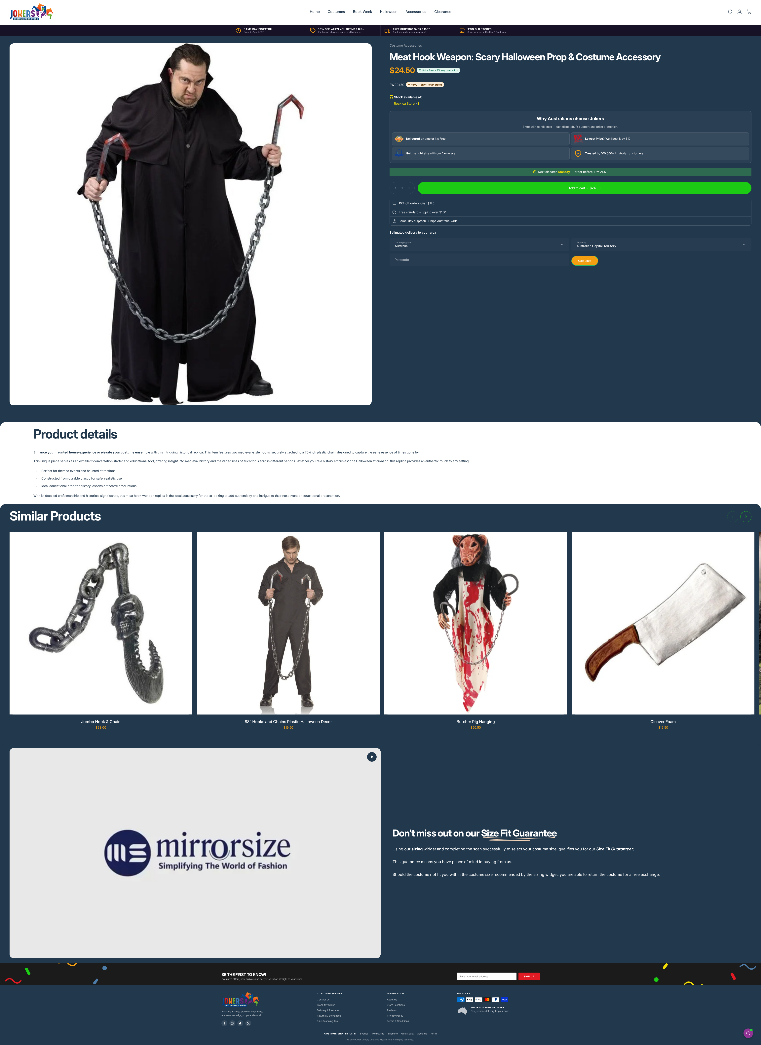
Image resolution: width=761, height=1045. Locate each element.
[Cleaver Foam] (663, 623)
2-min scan (449, 153)
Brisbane (393, 1033)
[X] (248, 1023)
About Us (392, 999)
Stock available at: (408, 97)
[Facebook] (224, 1023)
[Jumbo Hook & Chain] (101, 623)
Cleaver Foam (663, 721)
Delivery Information (328, 1010)
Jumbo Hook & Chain (101, 721)
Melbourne (378, 1033)
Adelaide (422, 1033)
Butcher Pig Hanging (476, 721)
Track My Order (326, 1004)
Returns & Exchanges (329, 1015)
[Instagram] (232, 1023)
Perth (434, 1033)
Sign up (529, 976)
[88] (288, 623)
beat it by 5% (621, 138)
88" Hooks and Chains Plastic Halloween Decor (288, 721)
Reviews (392, 1010)
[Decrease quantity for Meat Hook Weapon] (394, 188)
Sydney (364, 1033)
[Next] (745, 516)
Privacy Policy (395, 1015)
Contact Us (323, 999)
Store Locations (396, 1004)
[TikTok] (240, 1023)
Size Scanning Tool (327, 1021)
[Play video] (195, 853)
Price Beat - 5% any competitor (440, 70)
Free (442, 138)
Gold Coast (407, 1033)
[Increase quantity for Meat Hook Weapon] (409, 188)
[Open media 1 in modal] (191, 224)
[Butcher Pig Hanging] (475, 623)
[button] (372, 757)
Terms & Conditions (398, 1021)
